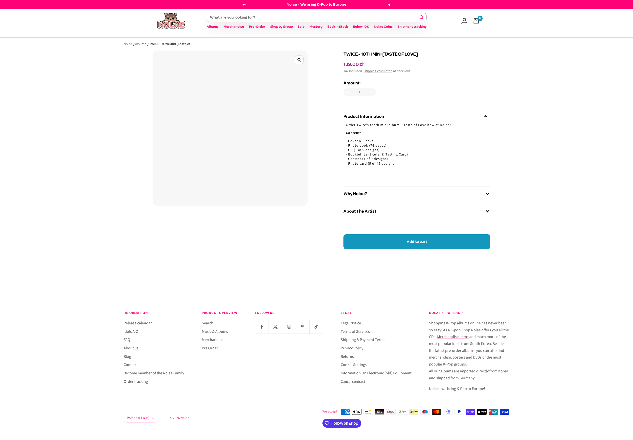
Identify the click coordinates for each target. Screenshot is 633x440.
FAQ (127, 339)
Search (207, 323)
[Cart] (476, 21)
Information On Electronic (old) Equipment (376, 373)
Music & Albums (215, 331)
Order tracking (136, 381)
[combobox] (314, 17)
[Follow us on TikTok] (316, 327)
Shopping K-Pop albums (449, 323)
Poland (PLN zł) (138, 417)
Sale (301, 27)
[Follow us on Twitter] (275, 327)
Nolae (128, 44)
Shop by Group (281, 27)
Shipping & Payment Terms (363, 339)
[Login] (464, 21)
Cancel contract (353, 381)
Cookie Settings (354, 364)
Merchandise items (453, 336)
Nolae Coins (383, 27)
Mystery (316, 27)
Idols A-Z (131, 331)
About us (131, 348)
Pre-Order (257, 27)
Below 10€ (361, 27)
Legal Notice (351, 323)
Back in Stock (337, 27)
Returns (347, 356)
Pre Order (210, 348)
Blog (127, 356)
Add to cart (417, 241)
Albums (213, 27)
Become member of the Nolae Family (154, 373)
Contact (130, 364)
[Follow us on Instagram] (289, 327)
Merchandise (234, 27)
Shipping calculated (377, 71)
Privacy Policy (352, 348)
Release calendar (138, 323)
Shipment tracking (412, 27)
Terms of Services (355, 331)
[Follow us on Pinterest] (302, 327)
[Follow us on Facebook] (262, 327)
